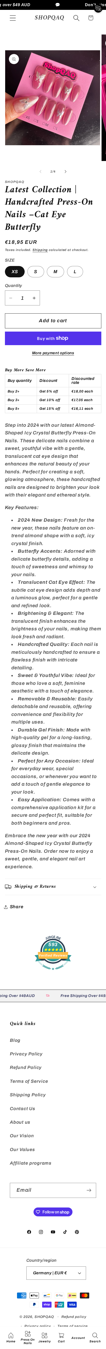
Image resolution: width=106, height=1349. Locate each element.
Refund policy (74, 1317)
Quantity (13, 285)
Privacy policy (37, 1326)
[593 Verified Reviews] (53, 972)
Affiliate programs (31, 1163)
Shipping (40, 250)
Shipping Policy (28, 1094)
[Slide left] (40, 171)
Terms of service (72, 1326)
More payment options (53, 353)
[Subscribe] (89, 1190)
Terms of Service (29, 1081)
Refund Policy (26, 1067)
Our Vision (22, 1135)
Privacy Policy (26, 1053)
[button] (13, 18)
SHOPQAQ (44, 1317)
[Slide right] (65, 171)
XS (15, 271)
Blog (15, 1040)
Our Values (22, 1149)
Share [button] (16, 906)
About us (20, 1122)
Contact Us (22, 1108)
